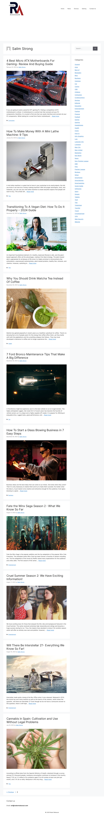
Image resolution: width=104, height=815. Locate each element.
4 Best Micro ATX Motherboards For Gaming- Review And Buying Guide (30, 62)
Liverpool (78, 144)
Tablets (77, 197)
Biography (78, 73)
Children (77, 92)
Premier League (80, 169)
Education (78, 106)
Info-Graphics (79, 136)
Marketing (78, 153)
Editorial (77, 103)
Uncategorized (79, 213)
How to (77, 133)
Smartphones (79, 180)
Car (9, 419)
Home (62, 8)
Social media (79, 186)
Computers (11, 120)
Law (76, 139)
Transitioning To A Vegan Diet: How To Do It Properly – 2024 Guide (35, 208)
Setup (77, 175)
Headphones (79, 125)
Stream (77, 194)
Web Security (79, 219)
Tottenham (78, 205)
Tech (76, 200)
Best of (77, 70)
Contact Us (93, 8)
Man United (78, 150)
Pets (76, 166)
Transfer (77, 208)
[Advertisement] (52, 29)
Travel (77, 211)
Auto (76, 67)
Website (77, 222)
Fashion (77, 111)
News (69, 8)
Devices (76, 8)
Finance (77, 114)
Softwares (78, 189)
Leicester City (79, 142)
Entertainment (12, 565)
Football (77, 117)
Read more (55, 116)
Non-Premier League (81, 161)
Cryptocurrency (80, 97)
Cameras (78, 81)
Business (10, 495)
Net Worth (78, 155)
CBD (76, 89)
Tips (9, 196)
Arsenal (77, 64)
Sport (76, 191)
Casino (77, 86)
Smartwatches (79, 183)
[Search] (95, 49)
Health (10, 343)
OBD (76, 164)
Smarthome (78, 178)
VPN (76, 216)
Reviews (77, 172)
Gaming (84, 8)
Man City (78, 147)
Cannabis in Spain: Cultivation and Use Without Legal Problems (32, 720)
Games (77, 120)
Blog (76, 75)
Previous (10, 792)
